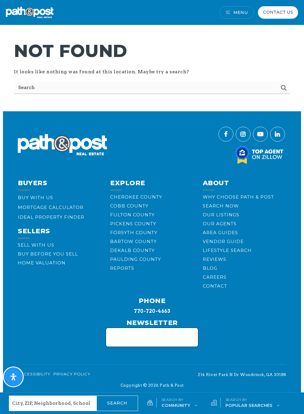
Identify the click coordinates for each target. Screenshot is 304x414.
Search (117, 403)
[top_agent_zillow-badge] (259, 154)
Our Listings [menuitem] (221, 215)
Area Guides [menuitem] (220, 232)
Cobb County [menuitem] (129, 206)
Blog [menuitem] (210, 268)
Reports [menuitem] (122, 268)
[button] (172, 403)
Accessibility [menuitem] (34, 374)
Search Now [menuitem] (221, 206)
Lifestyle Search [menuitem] (227, 250)
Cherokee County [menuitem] (136, 197)
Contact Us (278, 12)
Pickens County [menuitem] (133, 223)
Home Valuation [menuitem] (42, 263)
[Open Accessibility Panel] (13, 377)
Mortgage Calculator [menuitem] (50, 207)
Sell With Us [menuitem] (36, 245)
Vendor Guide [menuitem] (223, 241)
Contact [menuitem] (215, 286)
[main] (152, 54)
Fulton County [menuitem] (132, 215)
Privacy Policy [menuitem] (72, 374)
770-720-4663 (152, 311)
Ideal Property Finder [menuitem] (51, 217)
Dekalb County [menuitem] (132, 250)
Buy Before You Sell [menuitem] (48, 254)
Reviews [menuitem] (214, 259)
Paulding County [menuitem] (135, 259)
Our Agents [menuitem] (220, 223)
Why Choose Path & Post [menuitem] (238, 197)
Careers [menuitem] (215, 277)
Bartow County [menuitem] (133, 241)
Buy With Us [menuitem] (35, 197)
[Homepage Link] (29, 12)
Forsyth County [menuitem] (133, 232)
